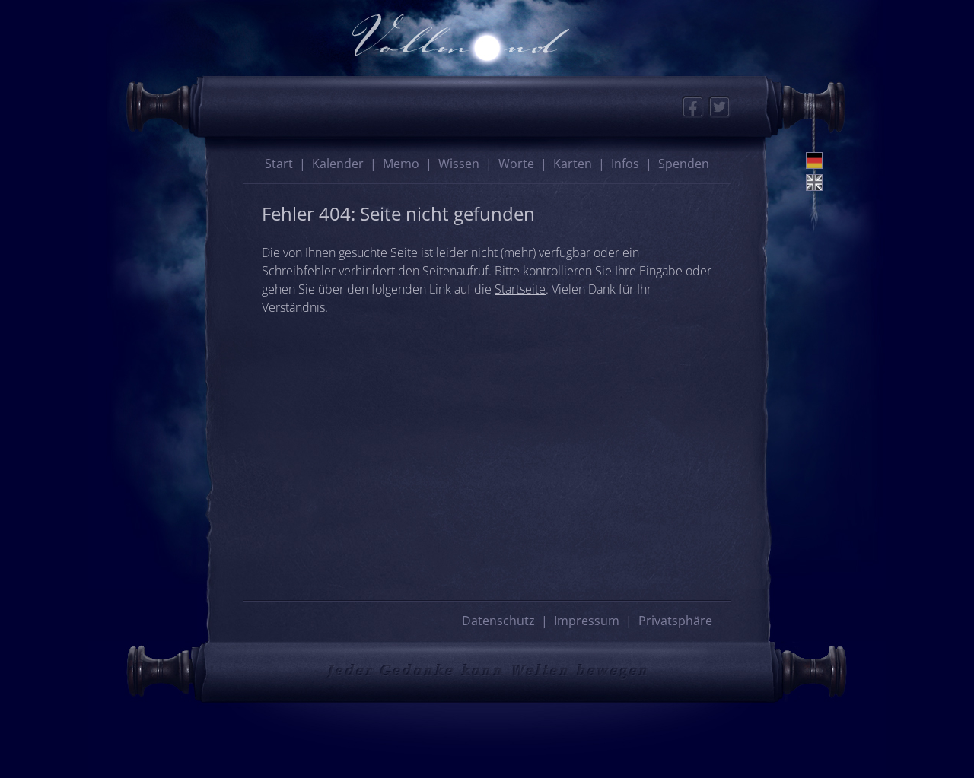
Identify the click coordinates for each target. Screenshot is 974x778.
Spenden (683, 163)
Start (279, 163)
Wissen (458, 163)
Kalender (338, 163)
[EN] (814, 182)
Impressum (586, 620)
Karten (572, 163)
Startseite (520, 289)
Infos (625, 163)
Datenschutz (498, 620)
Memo (401, 163)
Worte (516, 163)
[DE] (814, 160)
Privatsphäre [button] (675, 620)
